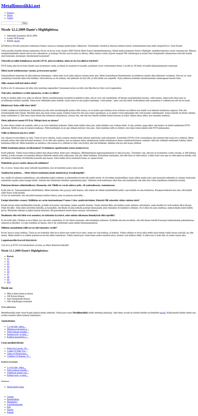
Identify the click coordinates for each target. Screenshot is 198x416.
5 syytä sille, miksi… (16, 326)
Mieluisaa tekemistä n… (18, 329)
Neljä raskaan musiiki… (18, 332)
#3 (8, 264)
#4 (8, 266)
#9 (8, 279)
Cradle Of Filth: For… (17, 351)
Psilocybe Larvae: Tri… (18, 348)
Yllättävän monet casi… (18, 372)
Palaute (10, 412)
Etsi (25, 23)
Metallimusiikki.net (20, 5)
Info (9, 407)
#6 (8, 272)
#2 (8, 261)
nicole (17, 41)
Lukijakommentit (15, 404)
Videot (10, 18)
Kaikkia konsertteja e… (18, 337)
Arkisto (10, 396)
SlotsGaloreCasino (15, 387)
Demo (10, 15)
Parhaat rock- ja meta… (18, 334)
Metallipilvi (12, 402)
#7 (8, 274)
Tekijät (10, 409)
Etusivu (10, 13)
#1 (8, 259)
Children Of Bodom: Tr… (19, 356)
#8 (8, 277)
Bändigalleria (13, 399)
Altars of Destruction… (17, 353)
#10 (8, 282)
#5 (8, 269)
